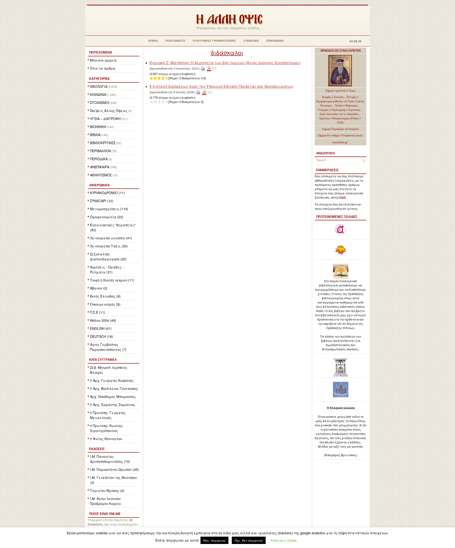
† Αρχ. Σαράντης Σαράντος (112, 404)
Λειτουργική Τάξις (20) (109, 246)
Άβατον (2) (98, 288)
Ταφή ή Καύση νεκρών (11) (112, 280)
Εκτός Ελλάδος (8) (105, 296)
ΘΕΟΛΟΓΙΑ (98, 86)
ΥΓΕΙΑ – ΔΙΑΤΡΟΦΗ (105, 118)
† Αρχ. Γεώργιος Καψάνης (112, 380)
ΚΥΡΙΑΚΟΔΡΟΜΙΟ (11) (107, 192)
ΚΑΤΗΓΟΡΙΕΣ (99, 78)
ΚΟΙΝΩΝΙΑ (98, 94)
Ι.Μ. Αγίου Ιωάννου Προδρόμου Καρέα (105, 501)
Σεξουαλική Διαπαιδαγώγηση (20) (108, 256)
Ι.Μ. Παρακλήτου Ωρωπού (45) (114, 469)
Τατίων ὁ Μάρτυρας (346, 105)
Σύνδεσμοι (251, 40)
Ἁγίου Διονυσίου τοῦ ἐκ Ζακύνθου (339, 114)
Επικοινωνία (275, 40)
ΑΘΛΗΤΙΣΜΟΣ (101, 175)
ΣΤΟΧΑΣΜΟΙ (99, 102)
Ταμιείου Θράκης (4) (107, 490)
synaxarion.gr (340, 142)
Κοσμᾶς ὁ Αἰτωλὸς (333, 97)
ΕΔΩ (342, 197)
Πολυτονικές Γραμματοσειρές (214, 40)
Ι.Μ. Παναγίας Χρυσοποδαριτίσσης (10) (110, 459)
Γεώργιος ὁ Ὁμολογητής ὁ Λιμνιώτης (339, 109)
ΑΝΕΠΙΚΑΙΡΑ (99, 167)
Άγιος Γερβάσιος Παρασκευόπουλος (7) (108, 347)
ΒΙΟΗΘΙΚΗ (98, 126)
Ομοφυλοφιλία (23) (106, 216)
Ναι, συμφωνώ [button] (214, 540)
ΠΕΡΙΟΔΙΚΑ (99, 158)
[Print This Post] (202, 68)
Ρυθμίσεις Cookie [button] (284, 540)
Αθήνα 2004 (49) (103, 320)
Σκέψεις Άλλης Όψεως (108, 110)
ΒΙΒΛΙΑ (95, 134)
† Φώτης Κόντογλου (106, 438)
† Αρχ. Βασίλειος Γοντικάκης (114, 388)
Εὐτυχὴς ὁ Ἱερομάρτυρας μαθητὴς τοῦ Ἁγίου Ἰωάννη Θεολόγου (340, 101)
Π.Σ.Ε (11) (97, 312)
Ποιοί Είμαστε (175, 40)
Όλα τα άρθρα (102, 68)
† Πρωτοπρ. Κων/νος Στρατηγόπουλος (106, 428)
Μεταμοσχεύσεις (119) (109, 208)
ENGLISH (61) (101, 328)
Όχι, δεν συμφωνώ (249, 540)
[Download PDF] (209, 68)
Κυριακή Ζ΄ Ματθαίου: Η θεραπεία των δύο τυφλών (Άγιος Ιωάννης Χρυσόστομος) (225, 62)
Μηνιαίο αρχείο (103, 60)
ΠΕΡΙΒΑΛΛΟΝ (100, 150)
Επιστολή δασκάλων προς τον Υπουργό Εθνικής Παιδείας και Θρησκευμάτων (221, 86)
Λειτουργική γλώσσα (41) (111, 238)
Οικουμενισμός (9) (105, 304)
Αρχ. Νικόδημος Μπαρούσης (113, 396)
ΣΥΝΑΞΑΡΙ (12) (101, 200)
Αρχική (153, 40)
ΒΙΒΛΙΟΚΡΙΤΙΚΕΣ (102, 142)
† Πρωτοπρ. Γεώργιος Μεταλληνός (108, 415)
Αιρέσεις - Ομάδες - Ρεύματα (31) (107, 269)
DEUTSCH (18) (101, 336)
